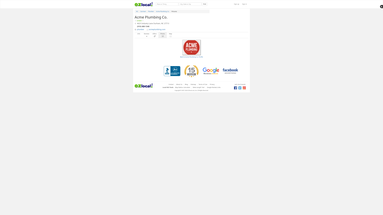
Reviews (146, 34)
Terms (203, 84)
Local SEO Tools (168, 87)
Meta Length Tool (198, 87)
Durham (143, 11)
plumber (140, 29)
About (179, 84)
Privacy (212, 84)
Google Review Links (214, 87)
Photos (162, 34)
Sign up (236, 4)
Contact (171, 84)
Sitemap (193, 84)
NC (137, 11)
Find (204, 4)
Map (170, 34)
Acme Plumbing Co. (162, 11)
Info (138, 34)
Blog (186, 84)
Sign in (244, 4)
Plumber (151, 11)
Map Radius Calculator (182, 87)
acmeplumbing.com (157, 29)
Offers (155, 34)
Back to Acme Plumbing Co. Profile (191, 57)
